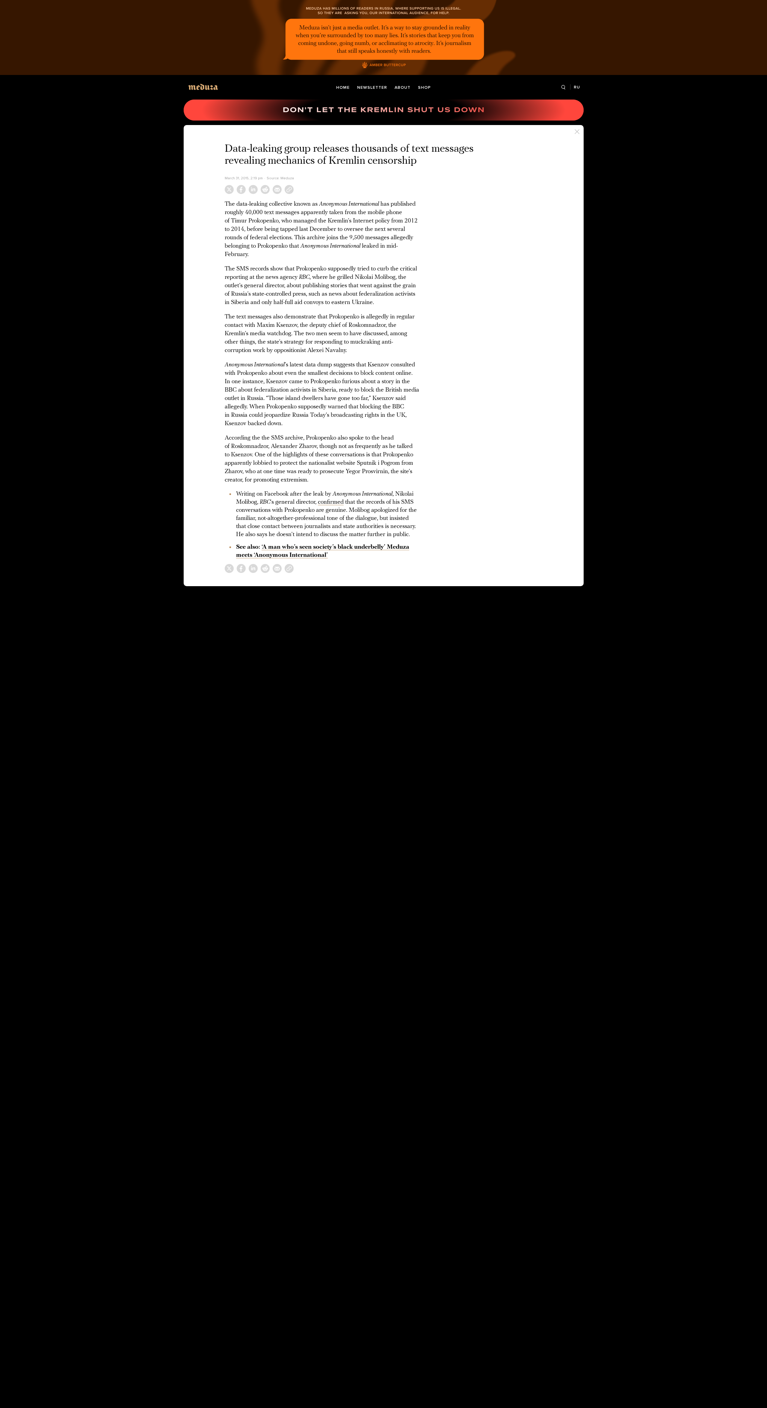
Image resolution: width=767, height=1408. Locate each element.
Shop (424, 87)
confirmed (331, 502)
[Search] (563, 87)
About (402, 87)
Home (343, 87)
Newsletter (372, 87)
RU (577, 87)
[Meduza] (203, 87)
